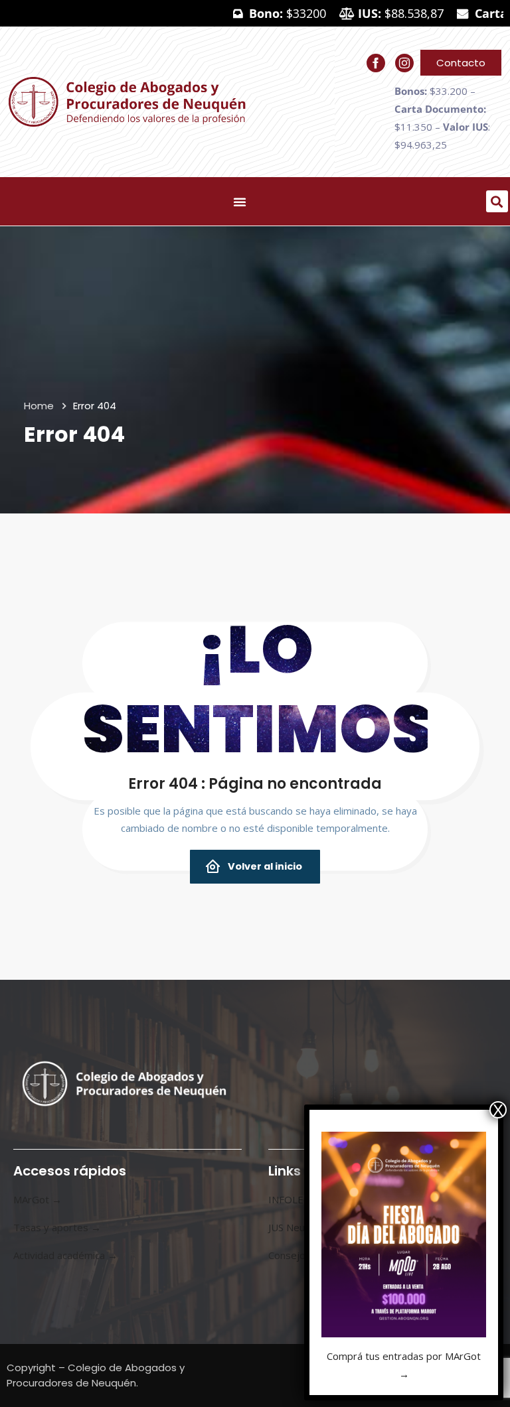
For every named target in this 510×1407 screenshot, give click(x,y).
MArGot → (37, 1199)
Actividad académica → (65, 1255)
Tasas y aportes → (57, 1227)
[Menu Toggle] (239, 201)
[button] (497, 201)
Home (39, 406)
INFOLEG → (295, 1199)
